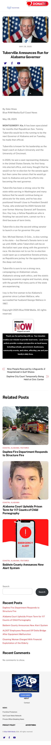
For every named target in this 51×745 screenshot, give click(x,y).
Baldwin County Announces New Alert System (25, 625)
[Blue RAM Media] (13, 8)
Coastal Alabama (11, 448)
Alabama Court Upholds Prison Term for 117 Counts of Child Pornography (22, 510)
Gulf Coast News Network (12, 716)
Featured (24, 448)
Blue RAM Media (10, 732)
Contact (27, 703)
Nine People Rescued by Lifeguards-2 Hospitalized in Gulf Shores (26, 370)
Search (6, 586)
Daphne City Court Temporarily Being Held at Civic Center (25, 378)
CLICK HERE (25, 695)
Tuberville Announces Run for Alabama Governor (26, 55)
